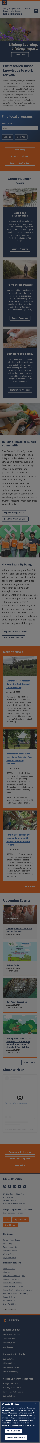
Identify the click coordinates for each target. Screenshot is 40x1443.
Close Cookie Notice (16, 1437)
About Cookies (13, 1430)
